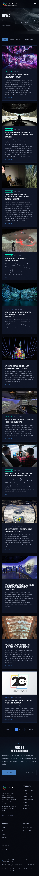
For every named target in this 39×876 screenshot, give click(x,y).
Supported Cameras (29, 831)
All (5, 39)
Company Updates (15, 39)
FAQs (3, 834)
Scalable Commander (29, 809)
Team (3, 827)
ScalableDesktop (28, 799)
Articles (4, 849)
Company (6, 823)
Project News (29, 39)
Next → (31, 729)
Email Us (9, 772)
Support (26, 823)
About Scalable (27, 772)
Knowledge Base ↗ (28, 827)
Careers (4, 838)
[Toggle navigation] (35, 4)
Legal (4, 869)
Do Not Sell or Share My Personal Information (20, 869)
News (3, 831)
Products (27, 786)
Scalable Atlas (27, 796)
